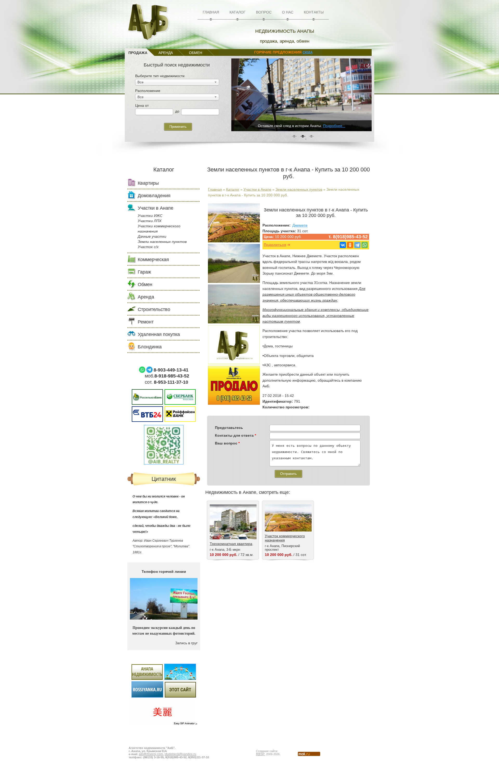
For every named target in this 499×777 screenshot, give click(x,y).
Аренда (146, 297)
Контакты (314, 12)
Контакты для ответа (235, 435)
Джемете (299, 225)
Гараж (144, 272)
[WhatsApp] (365, 245)
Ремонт (146, 321)
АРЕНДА (166, 53)
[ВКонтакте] (343, 245)
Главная (211, 12)
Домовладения (154, 195)
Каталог (237, 12)
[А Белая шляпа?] (164, 736)
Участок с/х (148, 247)
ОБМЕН (195, 53)
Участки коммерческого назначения (159, 228)
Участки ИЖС (150, 216)
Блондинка (150, 346)
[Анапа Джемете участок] (234, 241)
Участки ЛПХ (149, 221)
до (177, 111)
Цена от (142, 105)
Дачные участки (152, 236)
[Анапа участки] (234, 282)
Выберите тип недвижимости (160, 76)
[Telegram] (357, 245)
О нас (287, 12)
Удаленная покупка (159, 334)
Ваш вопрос (227, 443)
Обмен (145, 284)
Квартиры (148, 183)
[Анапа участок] (234, 322)
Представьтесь (229, 428)
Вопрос (264, 12)
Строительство (154, 309)
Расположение (147, 91)
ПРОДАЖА (137, 53)
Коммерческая (153, 259)
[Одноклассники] (350, 245)
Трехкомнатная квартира (231, 544)
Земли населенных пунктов (298, 189)
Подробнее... (334, 126)
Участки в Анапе (257, 189)
